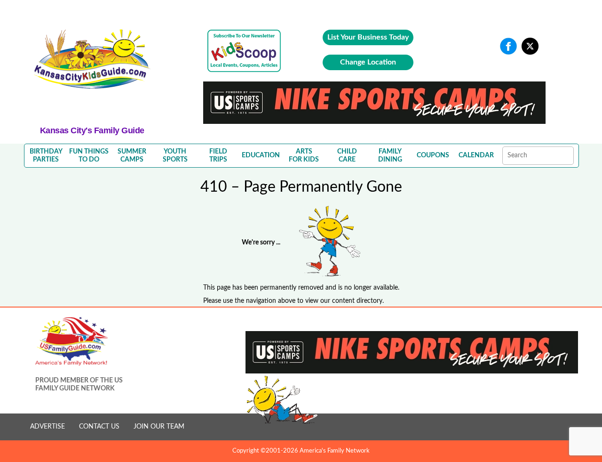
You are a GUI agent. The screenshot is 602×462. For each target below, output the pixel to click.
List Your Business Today (368, 37)
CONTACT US (99, 426)
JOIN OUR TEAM (159, 426)
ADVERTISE (47, 426)
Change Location (368, 62)
